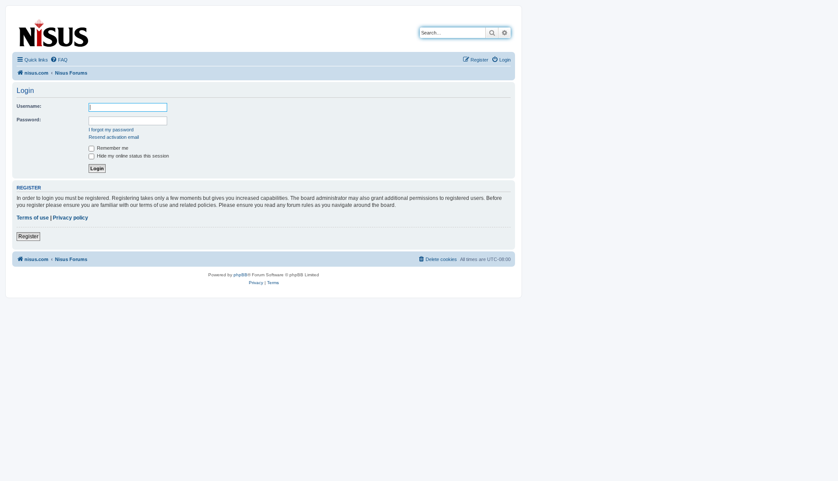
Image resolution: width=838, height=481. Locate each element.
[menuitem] (59, 60)
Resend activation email (114, 137)
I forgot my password (111, 129)
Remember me (112, 148)
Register (28, 237)
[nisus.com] (54, 31)
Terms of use (33, 218)
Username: (29, 106)
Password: (29, 119)
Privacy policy (70, 218)
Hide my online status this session (132, 155)
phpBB (240, 274)
